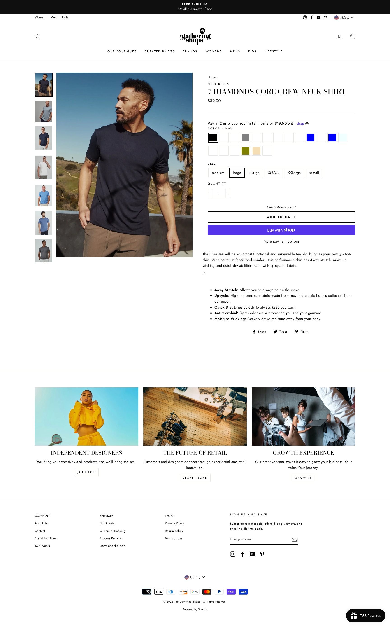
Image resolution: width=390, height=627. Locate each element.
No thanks (195, 346)
